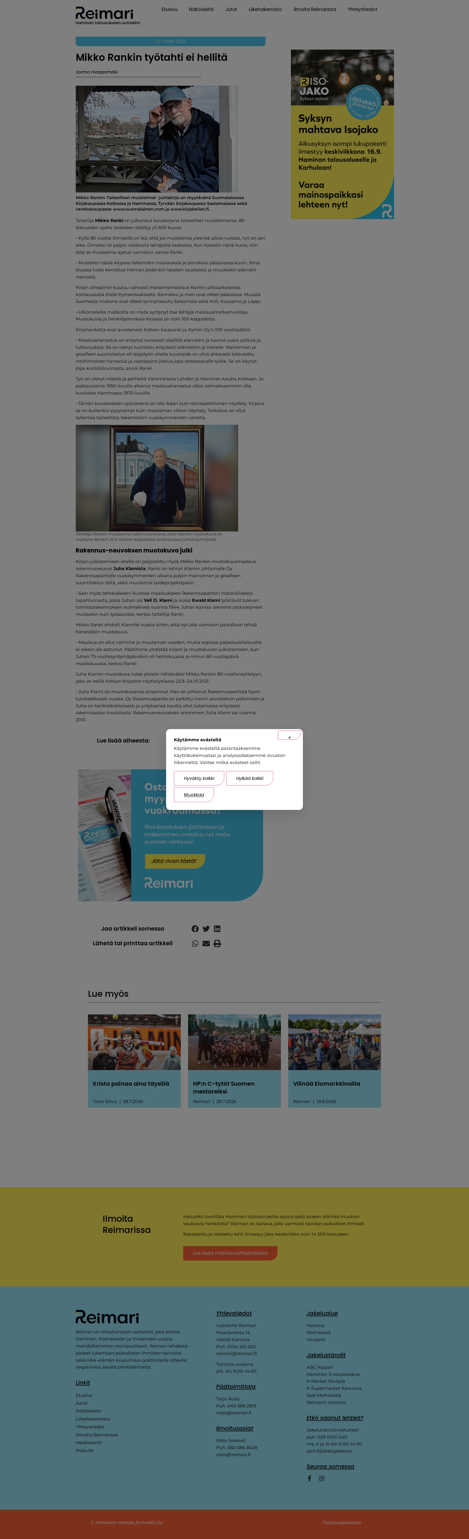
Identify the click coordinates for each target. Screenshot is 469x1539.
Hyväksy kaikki (199, 778)
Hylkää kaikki (249, 778)
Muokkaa (194, 795)
